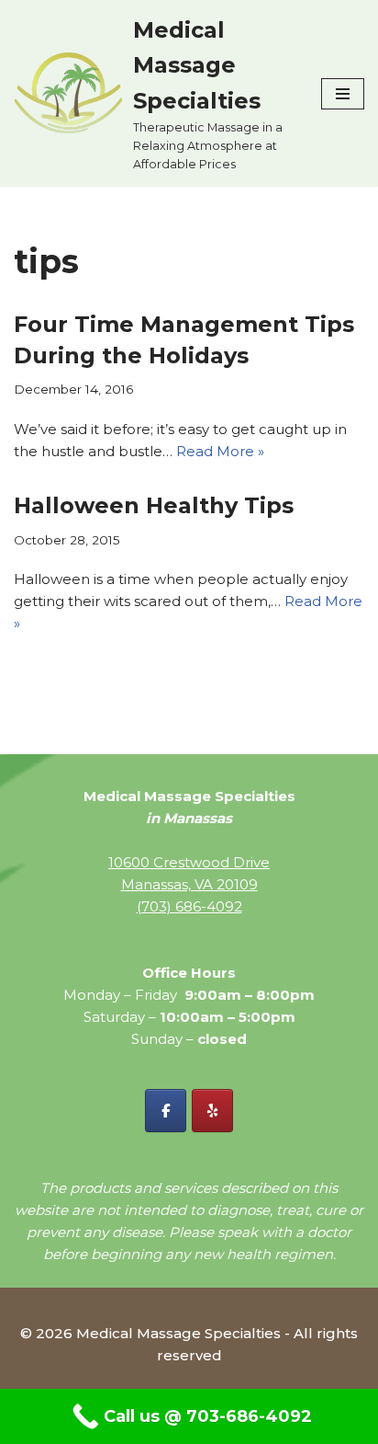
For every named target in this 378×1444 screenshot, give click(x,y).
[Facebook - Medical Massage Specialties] (165, 1110)
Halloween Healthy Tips (154, 505)
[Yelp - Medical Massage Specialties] (212, 1110)
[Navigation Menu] (342, 93)
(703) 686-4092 (189, 906)
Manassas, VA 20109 (189, 884)
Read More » (220, 451)
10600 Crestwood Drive (189, 862)
